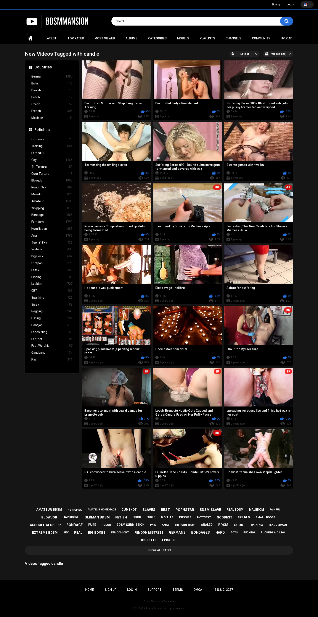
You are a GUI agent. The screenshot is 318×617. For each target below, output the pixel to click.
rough (106, 524)
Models (183, 38)
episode (169, 540)
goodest (225, 517)
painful (275, 509)
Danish (51, 90)
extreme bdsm (45, 532)
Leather (51, 339)
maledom (256, 509)
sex (66, 532)
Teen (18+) (51, 242)
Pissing (51, 277)
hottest (204, 517)
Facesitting (51, 332)
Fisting (51, 318)
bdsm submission (131, 524)
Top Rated (75, 38)
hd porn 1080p (185, 524)
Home (30, 38)
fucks (151, 517)
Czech (51, 104)
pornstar (184, 510)
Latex (51, 270)
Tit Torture (51, 166)
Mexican (51, 118)
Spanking (51, 297)
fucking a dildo (273, 532)
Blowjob (51, 180)
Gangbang (51, 352)
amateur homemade (102, 509)
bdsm (223, 525)
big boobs (97, 532)
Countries (43, 67)
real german (277, 524)
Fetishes (42, 129)
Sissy (51, 304)
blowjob (49, 517)
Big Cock (51, 256)
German (51, 76)
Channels (233, 38)
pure (92, 524)
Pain (51, 359)
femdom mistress (149, 532)
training (256, 524)
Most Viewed (105, 38)
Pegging (51, 311)
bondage (74, 525)
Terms (177, 589)
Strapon (51, 263)
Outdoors (51, 139)
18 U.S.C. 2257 (223, 589)
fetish (121, 517)
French (51, 111)
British (51, 83)
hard (220, 532)
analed (207, 524)
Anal (51, 235)
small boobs (265, 517)
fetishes (75, 509)
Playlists (207, 38)
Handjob (51, 325)
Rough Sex (51, 187)
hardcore (71, 517)
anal (166, 524)
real (78, 532)
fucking (249, 532)
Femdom (51, 221)
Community (261, 38)
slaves (148, 510)
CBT (51, 290)
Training (51, 146)
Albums (131, 38)
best (165, 510)
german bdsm (97, 517)
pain (153, 524)
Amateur (51, 201)
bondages (200, 532)
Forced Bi (51, 153)
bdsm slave (210, 510)
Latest (51, 38)
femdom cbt (120, 532)
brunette (148, 540)
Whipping (51, 208)
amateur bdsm (49, 510)
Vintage (51, 249)
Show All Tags (159, 550)
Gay (51, 160)
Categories (157, 38)
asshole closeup (45, 525)
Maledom (51, 194)
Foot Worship (51, 345)
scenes (244, 517)
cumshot (129, 509)
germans (177, 532)
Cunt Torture (51, 173)
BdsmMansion (154, 608)
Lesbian (51, 283)
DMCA (198, 589)
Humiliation (51, 228)
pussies (185, 517)
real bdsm (235, 509)
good (238, 525)
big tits (167, 517)
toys (234, 532)
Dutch (51, 97)
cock (137, 517)
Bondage (51, 215)
